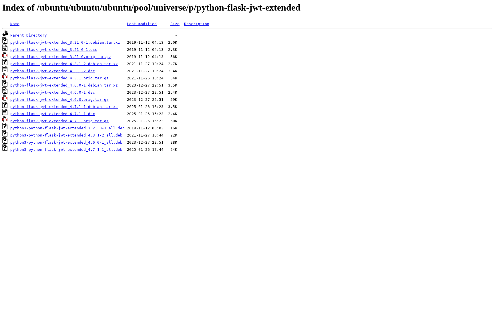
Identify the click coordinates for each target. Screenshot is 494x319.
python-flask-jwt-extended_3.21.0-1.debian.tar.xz (65, 42)
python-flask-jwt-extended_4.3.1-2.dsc (52, 71)
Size (175, 24)
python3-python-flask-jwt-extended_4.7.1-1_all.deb (66, 149)
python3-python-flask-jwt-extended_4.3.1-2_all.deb (66, 135)
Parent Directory (28, 35)
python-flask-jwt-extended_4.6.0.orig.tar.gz (59, 99)
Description (196, 24)
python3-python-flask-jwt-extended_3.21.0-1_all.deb (67, 128)
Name (14, 24)
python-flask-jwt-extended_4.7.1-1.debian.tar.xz (64, 107)
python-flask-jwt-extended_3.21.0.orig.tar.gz (60, 57)
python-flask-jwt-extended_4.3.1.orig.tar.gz (59, 78)
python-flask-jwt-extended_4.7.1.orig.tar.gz (59, 121)
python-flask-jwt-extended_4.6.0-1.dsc (52, 92)
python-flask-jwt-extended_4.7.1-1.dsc (52, 114)
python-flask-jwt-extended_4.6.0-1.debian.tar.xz (64, 85)
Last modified (142, 24)
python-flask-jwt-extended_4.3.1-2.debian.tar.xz (64, 64)
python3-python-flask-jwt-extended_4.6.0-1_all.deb (66, 142)
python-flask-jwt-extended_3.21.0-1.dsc (53, 49)
